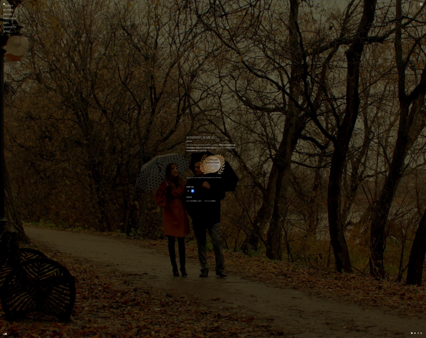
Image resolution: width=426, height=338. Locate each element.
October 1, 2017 (195, 201)
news (214, 201)
